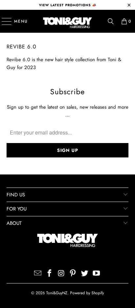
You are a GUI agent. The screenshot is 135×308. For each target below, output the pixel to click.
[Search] (111, 21)
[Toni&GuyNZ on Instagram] (61, 274)
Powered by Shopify (87, 293)
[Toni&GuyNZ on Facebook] (50, 274)
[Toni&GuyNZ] (67, 21)
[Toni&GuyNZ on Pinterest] (73, 274)
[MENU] (3, 21)
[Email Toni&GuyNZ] (38, 274)
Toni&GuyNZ (57, 293)
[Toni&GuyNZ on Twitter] (85, 274)
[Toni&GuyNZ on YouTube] (96, 274)
